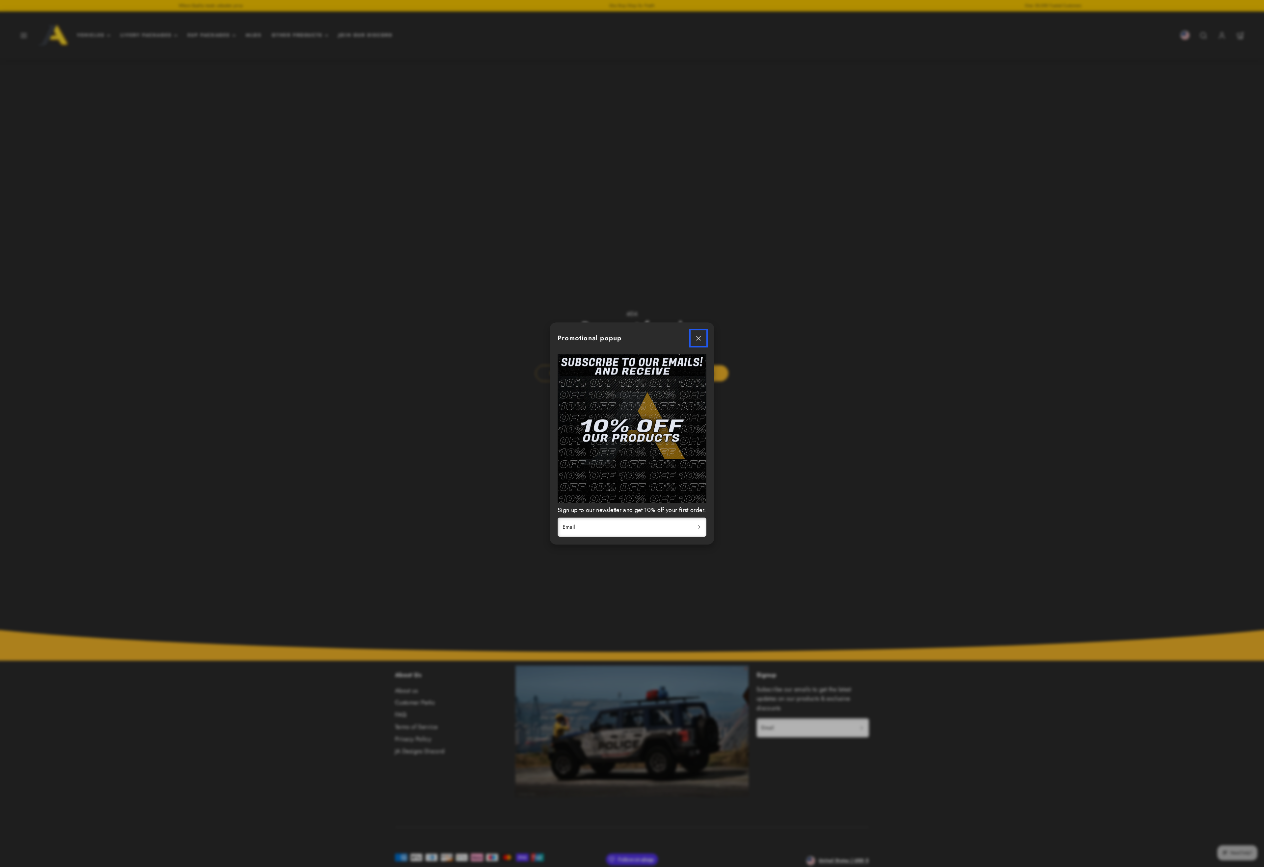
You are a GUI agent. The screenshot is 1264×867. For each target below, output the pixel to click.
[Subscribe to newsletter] (699, 527)
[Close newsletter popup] (698, 338)
